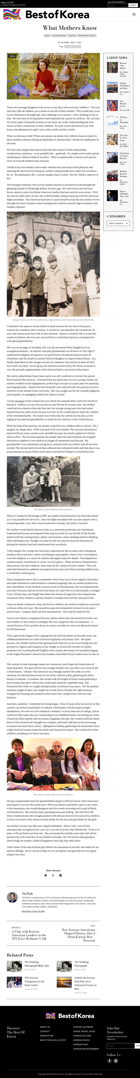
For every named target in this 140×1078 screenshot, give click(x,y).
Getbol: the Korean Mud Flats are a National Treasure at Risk (86, 983)
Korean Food (80, 1045)
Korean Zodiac (81, 1040)
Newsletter (46, 1036)
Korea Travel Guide (84, 1031)
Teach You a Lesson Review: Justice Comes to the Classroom (124, 155)
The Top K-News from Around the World (124, 137)
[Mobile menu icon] (134, 14)
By (63, 42)
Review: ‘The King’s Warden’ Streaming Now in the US (124, 65)
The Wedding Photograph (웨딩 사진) (37, 964)
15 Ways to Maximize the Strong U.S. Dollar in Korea (125, 119)
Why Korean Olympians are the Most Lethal (34, 981)
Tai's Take (76, 46)
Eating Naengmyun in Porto (125, 85)
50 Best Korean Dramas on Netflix (124, 174)
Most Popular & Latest (53, 1040)
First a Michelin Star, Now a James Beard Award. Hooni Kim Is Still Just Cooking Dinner (125, 194)
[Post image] (14, 966)
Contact (45, 1031)
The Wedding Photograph (82, 964)
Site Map (98, 1074)
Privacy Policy (88, 1074)
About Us (45, 1027)
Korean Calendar (83, 1027)
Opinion (68, 46)
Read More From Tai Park (33, 911)
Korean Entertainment (86, 1049)
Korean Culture (82, 1036)
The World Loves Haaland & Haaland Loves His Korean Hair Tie (124, 103)
